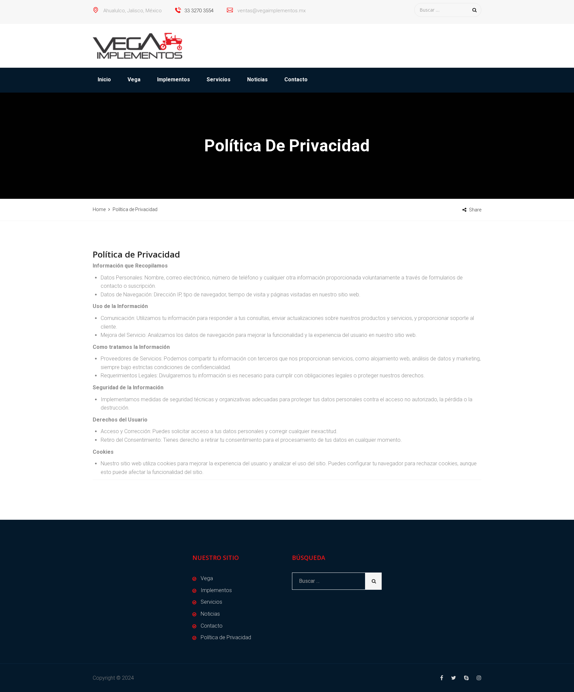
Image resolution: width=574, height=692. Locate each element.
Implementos (173, 79)
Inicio (104, 79)
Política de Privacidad (226, 637)
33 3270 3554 (199, 11)
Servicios (219, 79)
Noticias (257, 79)
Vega (134, 79)
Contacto (296, 79)
